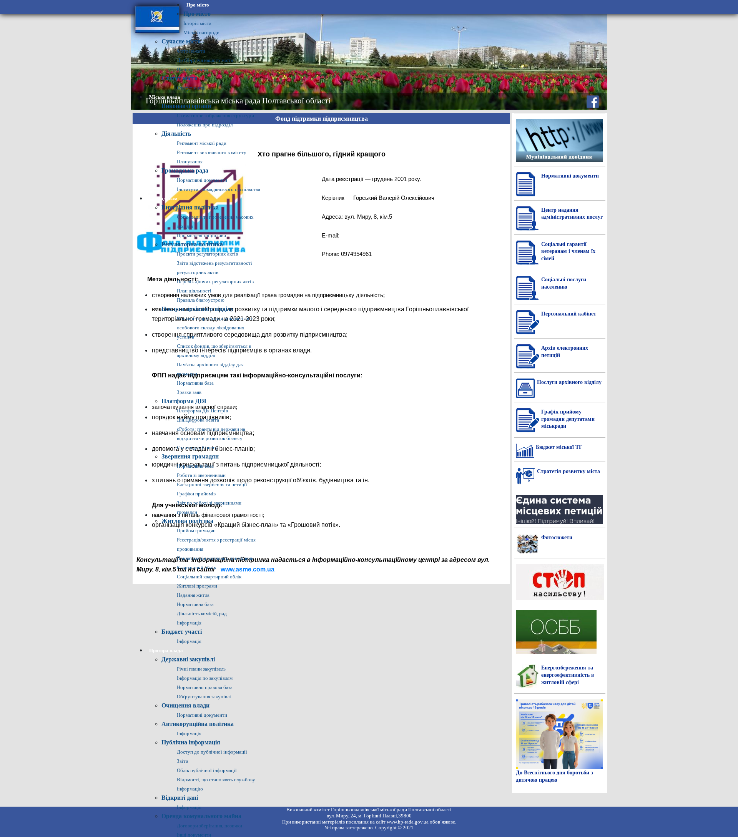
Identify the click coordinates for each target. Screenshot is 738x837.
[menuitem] (197, 5)
